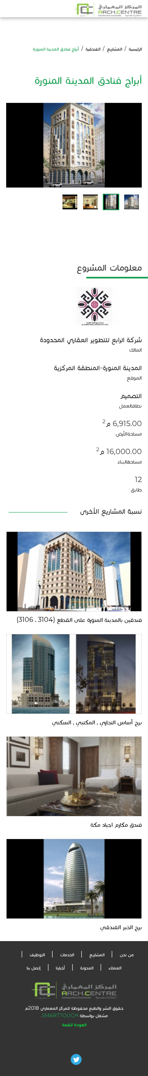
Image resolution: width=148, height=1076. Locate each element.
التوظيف (37, 954)
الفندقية (93, 49)
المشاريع (114, 49)
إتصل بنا (34, 968)
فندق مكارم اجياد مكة (116, 824)
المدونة (86, 968)
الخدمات (67, 954)
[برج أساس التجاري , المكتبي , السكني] (74, 673)
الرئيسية (135, 49)
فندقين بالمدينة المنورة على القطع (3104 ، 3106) (79, 620)
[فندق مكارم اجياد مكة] (74, 776)
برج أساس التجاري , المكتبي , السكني (97, 722)
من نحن (127, 954)
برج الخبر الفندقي (121, 927)
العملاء (115, 968)
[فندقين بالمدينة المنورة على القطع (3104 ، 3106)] (74, 571)
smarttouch (60, 1015)
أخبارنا (60, 968)
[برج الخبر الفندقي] (74, 878)
